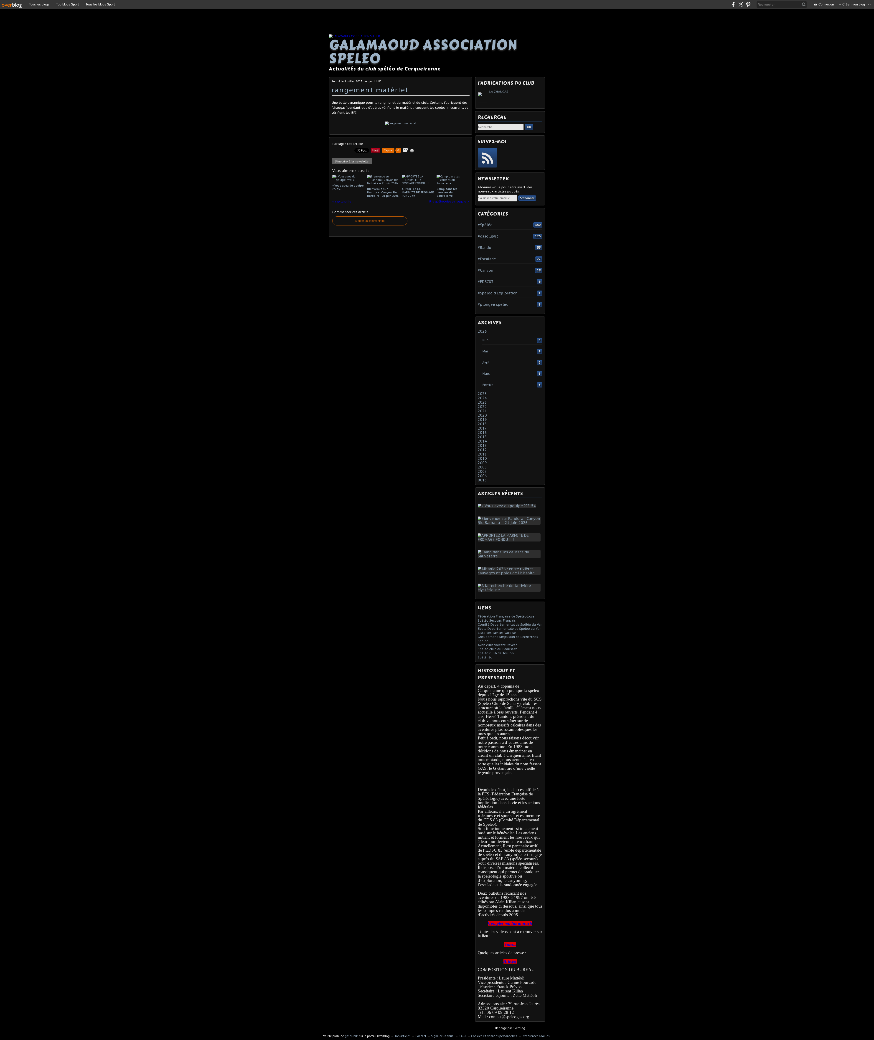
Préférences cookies (536, 1036)
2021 (482, 411)
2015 (482, 437)
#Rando (484, 247)
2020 (482, 415)
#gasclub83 (488, 236)
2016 (482, 432)
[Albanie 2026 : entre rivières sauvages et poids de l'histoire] (510, 572)
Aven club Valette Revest (497, 645)
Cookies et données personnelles (494, 1036)
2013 (482, 445)
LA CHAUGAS (498, 92)
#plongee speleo (493, 304)
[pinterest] (748, 4)
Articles (510, 961)
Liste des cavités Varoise (497, 633)
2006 (482, 475)
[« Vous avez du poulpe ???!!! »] (508, 505)
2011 (482, 454)
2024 (482, 398)
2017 (482, 428)
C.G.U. (462, 1036)
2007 (482, 471)
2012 (482, 450)
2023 (482, 402)
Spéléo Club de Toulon (496, 653)
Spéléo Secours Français (497, 620)
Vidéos (510, 944)
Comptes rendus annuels (510, 923)
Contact (420, 1036)
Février (487, 385)
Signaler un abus (442, 1036)
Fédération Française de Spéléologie (506, 616)
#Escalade (487, 259)
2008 (482, 467)
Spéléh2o (485, 657)
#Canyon (485, 270)
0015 (482, 480)
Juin (485, 340)
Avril (485, 362)
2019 (482, 419)
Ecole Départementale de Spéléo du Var (509, 629)
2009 (482, 463)
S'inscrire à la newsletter (352, 161)
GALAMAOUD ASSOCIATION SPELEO (423, 51)
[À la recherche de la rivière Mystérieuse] (510, 589)
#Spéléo (485, 225)
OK (529, 127)
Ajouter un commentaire (370, 221)
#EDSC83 (485, 281)
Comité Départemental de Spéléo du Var (510, 624)
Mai (485, 351)
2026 (482, 331)
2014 (482, 441)
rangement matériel (370, 89)
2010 (482, 458)
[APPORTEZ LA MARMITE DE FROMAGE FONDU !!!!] (510, 539)
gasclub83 (351, 1036)
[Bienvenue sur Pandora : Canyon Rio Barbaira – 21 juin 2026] (510, 522)
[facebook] (733, 4)
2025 (482, 393)
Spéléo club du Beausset (497, 649)
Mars (486, 374)
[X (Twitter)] (741, 4)
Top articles (402, 1036)
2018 (482, 424)
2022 (482, 406)
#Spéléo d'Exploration (498, 293)
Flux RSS (487, 157)
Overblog (519, 1028)
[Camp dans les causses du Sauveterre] (510, 556)
